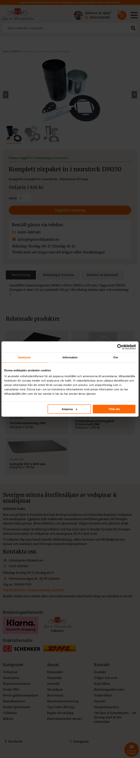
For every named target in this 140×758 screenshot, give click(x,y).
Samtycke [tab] (24, 357)
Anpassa (67, 409)
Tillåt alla (114, 409)
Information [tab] (70, 357)
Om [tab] (115, 357)
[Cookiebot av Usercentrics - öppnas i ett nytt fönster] (120, 347)
